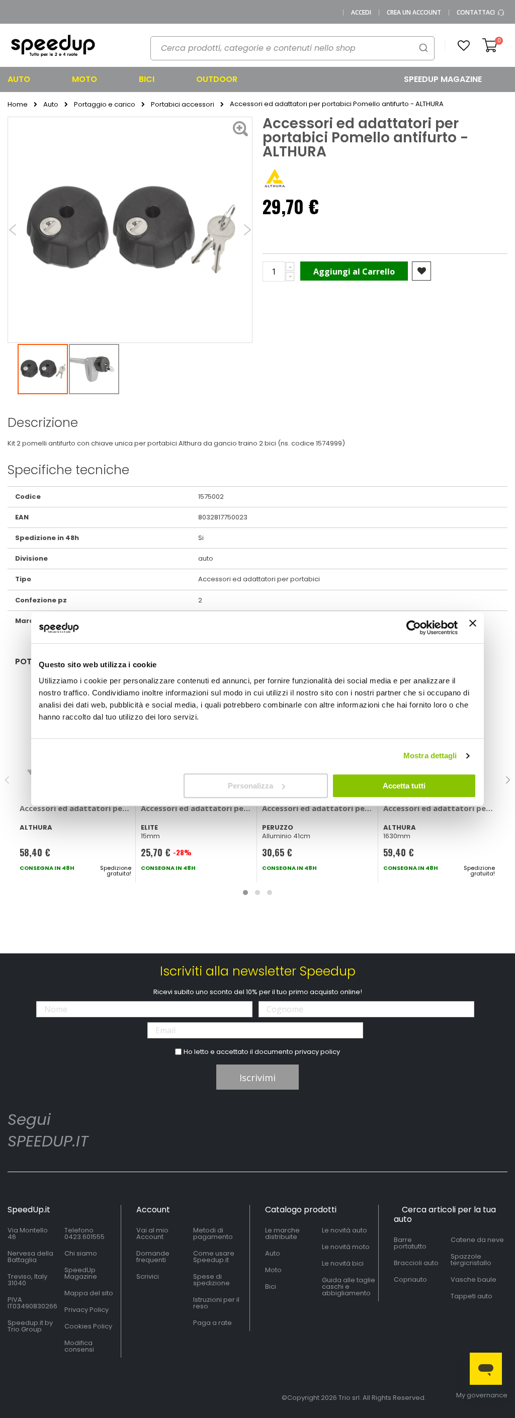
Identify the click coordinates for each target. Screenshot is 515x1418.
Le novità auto (344, 1230)
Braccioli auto (416, 1263)
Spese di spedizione (211, 1280)
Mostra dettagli (430, 755)
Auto (50, 104)
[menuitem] (31, 79)
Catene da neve (477, 1240)
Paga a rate (212, 1322)
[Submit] (423, 47)
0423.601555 (84, 1237)
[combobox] (292, 48)
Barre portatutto (410, 1243)
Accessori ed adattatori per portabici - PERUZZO (318, 808)
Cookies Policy (88, 1326)
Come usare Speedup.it (213, 1257)
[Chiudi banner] (472, 627)
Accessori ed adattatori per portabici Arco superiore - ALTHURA (439, 808)
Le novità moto (346, 1247)
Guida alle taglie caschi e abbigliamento (348, 1286)
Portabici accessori (182, 104)
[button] (463, 45)
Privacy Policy (86, 1309)
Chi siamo (80, 1253)
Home (18, 104)
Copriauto (410, 1279)
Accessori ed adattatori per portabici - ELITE (196, 808)
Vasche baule (473, 1279)
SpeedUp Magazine (80, 1273)
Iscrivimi (257, 1078)
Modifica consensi (79, 1346)
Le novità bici (343, 1263)
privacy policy (317, 1051)
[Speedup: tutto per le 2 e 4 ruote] (53, 45)
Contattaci (476, 13)
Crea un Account (414, 13)
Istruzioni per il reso (216, 1303)
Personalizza (250, 785)
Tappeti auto (471, 1296)
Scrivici (147, 1276)
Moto (273, 1270)
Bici (270, 1286)
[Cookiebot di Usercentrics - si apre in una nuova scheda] (414, 627)
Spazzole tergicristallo (471, 1260)
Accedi (361, 13)
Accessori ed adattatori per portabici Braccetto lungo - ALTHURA (75, 808)
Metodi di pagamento (213, 1233)
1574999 (329, 443)
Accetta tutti (404, 785)
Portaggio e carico (104, 104)
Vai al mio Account (152, 1233)
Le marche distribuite (282, 1233)
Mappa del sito (88, 1293)
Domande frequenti (152, 1257)
